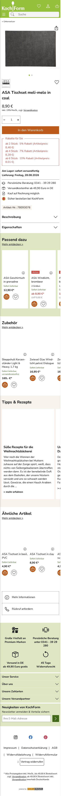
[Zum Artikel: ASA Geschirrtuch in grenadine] (15, 263)
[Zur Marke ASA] (6, 83)
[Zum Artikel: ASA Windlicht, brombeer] (42, 263)
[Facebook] (30, 737)
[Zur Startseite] (13, 6)
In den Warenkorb (30, 130)
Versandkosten (30, 110)
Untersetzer (9, 21)
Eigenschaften (12, 227)
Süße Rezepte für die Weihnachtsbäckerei (18, 449)
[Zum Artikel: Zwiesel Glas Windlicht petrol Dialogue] (43, 344)
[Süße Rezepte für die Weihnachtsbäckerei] (28, 426)
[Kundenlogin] (48, 6)
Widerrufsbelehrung (19, 755)
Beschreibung (11, 217)
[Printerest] (45, 737)
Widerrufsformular (46, 755)
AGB (54, 748)
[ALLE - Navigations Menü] (4, 14)
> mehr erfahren (13, 492)
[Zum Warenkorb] (57, 6)
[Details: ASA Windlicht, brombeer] (35, 272)
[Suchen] (13, 14)
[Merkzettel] (39, 6)
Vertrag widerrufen (32, 762)
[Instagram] (15, 737)
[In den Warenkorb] (6, 297)
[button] (56, 28)
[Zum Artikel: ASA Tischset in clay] (43, 539)
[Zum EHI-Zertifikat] (4, 198)
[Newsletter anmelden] (55, 718)
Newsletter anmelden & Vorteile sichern (25, 712)
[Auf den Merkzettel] (56, 82)
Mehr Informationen (23, 597)
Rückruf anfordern (22, 609)
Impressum (10, 748)
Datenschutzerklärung (34, 748)
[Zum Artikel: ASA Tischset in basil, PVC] (15, 539)
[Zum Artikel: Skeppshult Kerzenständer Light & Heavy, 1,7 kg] (15, 344)
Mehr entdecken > (12, 244)
